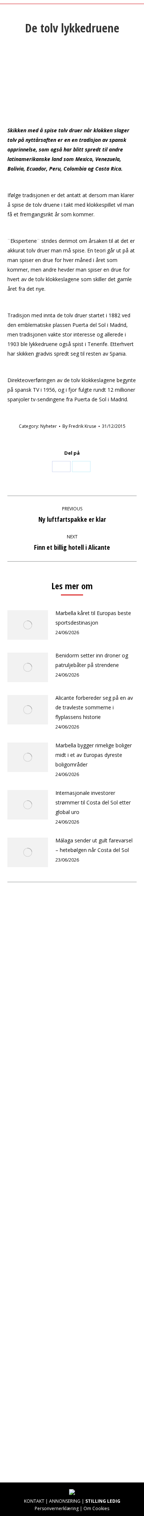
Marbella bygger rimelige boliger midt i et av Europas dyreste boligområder (93, 755)
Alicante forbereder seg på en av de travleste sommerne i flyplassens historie (94, 707)
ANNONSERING (64, 1501)
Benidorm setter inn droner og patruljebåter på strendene (91, 660)
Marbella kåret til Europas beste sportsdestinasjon (93, 617)
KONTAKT (34, 1501)
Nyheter (48, 426)
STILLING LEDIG (102, 1501)
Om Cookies (96, 1508)
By (79, 426)
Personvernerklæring (57, 1508)
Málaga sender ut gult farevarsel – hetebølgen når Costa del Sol (94, 845)
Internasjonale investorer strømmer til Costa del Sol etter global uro (93, 802)
